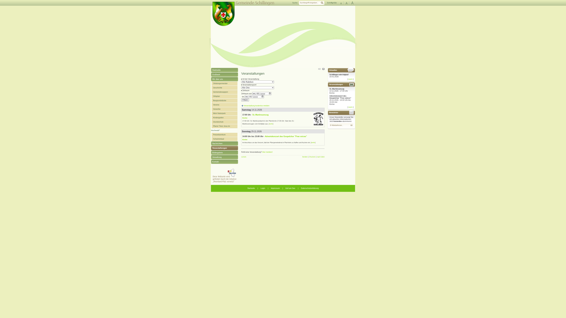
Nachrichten (217, 143)
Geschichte (217, 88)
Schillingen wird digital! (339, 75)
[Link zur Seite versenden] (319, 69)
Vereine (216, 105)
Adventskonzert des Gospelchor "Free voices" (340, 97)
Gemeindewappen (220, 92)
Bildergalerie (217, 152)
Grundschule (218, 122)
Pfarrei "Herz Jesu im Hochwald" (220, 128)
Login (263, 188)
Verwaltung (217, 157)
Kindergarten (218, 118)
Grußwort (216, 74)
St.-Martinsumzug (336, 89)
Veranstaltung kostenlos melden (256, 106)
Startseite (216, 70)
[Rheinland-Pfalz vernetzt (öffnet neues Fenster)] (224, 182)
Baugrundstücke (219, 101)
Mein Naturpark (219, 113)
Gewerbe (217, 109)
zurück (243, 157)
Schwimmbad (218, 139)
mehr (350, 79)
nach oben (321, 157)
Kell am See (290, 188)
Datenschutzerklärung (310, 188)
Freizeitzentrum (219, 135)
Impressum (275, 188)
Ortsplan (216, 96)
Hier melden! (267, 152)
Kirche (332, 93)
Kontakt (215, 162)
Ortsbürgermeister (220, 83)
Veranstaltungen (219, 148)
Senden (305, 157)
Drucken (312, 157)
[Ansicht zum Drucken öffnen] (323, 69)
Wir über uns (217, 79)
